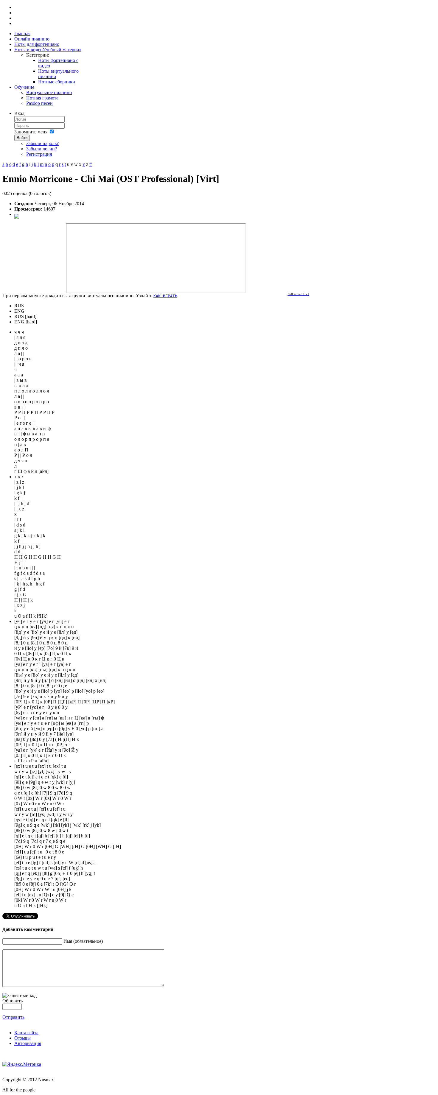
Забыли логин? (41, 148)
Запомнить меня (30, 131)
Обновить (12, 1000)
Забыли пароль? (42, 143)
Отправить (13, 1017)
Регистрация (39, 154)
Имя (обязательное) (83, 941)
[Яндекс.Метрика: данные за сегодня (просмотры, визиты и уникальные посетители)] (21, 1064)
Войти (22, 137)
